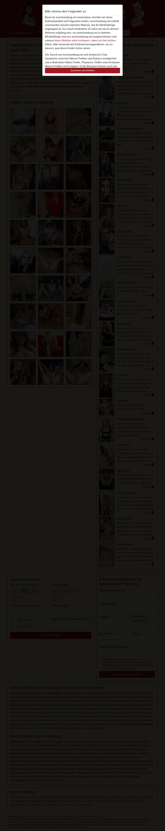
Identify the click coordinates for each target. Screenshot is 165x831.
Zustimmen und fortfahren (83, 70)
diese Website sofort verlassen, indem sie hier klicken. (85, 40)
